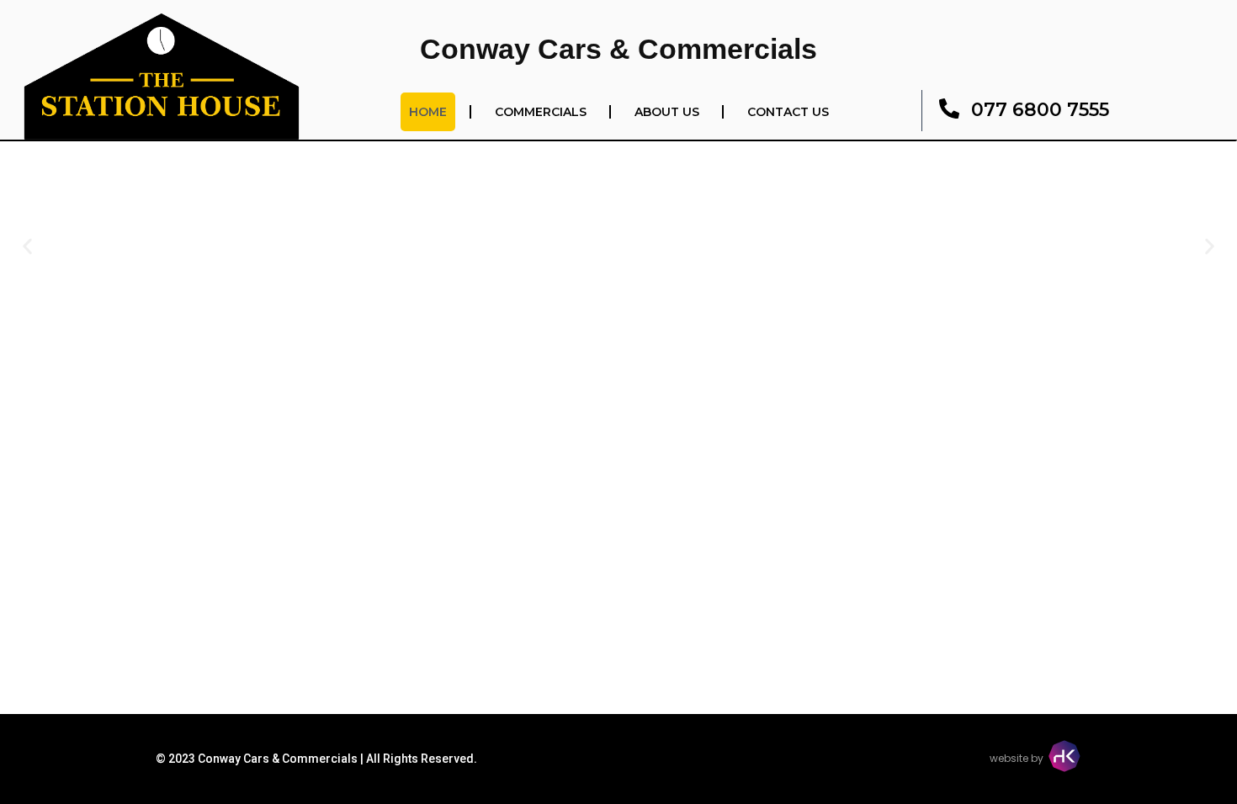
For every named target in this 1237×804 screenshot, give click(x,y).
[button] (27, 246)
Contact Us (788, 111)
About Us (666, 111)
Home (428, 111)
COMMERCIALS (541, 111)
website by (1016, 758)
